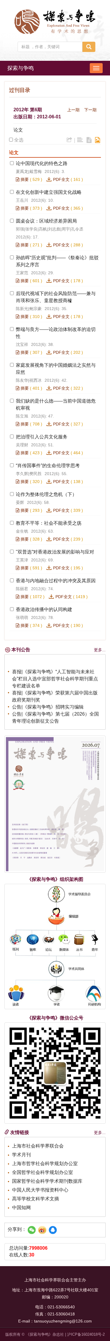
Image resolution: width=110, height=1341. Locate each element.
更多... (100, 649)
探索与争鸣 (20, 68)
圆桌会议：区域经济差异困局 (46, 220)
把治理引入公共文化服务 (41, 436)
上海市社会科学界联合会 (38, 1145)
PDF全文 (61, 179)
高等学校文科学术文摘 (35, 1198)
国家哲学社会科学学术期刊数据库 (47, 1181)
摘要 (24, 179)
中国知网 (21, 1207)
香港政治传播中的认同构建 (44, 609)
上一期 (73, 109)
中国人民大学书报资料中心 (40, 1189)
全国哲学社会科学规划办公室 (42, 1172)
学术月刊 (21, 1154)
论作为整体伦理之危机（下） (46, 494)
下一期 (90, 109)
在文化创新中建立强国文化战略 (49, 192)
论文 (18, 129)
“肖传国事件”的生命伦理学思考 (48, 465)
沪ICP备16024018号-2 (86, 1334)
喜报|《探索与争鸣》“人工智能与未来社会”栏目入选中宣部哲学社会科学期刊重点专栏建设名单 (55, 676)
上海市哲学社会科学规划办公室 (45, 1163)
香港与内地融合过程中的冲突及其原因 (56, 580)
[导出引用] (69, 140)
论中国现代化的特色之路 (41, 163)
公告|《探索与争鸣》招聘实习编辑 (48, 704)
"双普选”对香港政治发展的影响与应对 (55, 551)
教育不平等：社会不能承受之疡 (49, 523)
